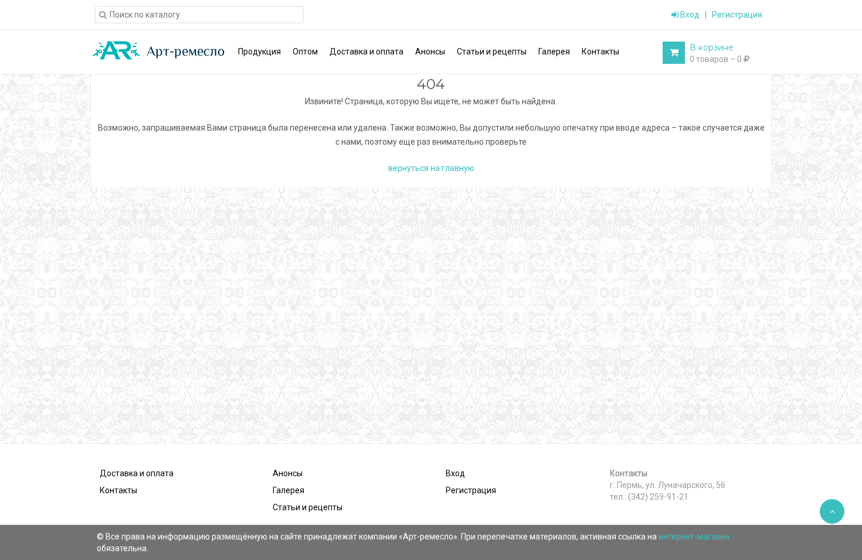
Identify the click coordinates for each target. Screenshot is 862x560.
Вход (689, 14)
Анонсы (288, 473)
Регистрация (737, 14)
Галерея (288, 490)
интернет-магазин (694, 536)
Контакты (118, 490)
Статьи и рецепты (307, 507)
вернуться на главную (431, 168)
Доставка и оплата (137, 473)
